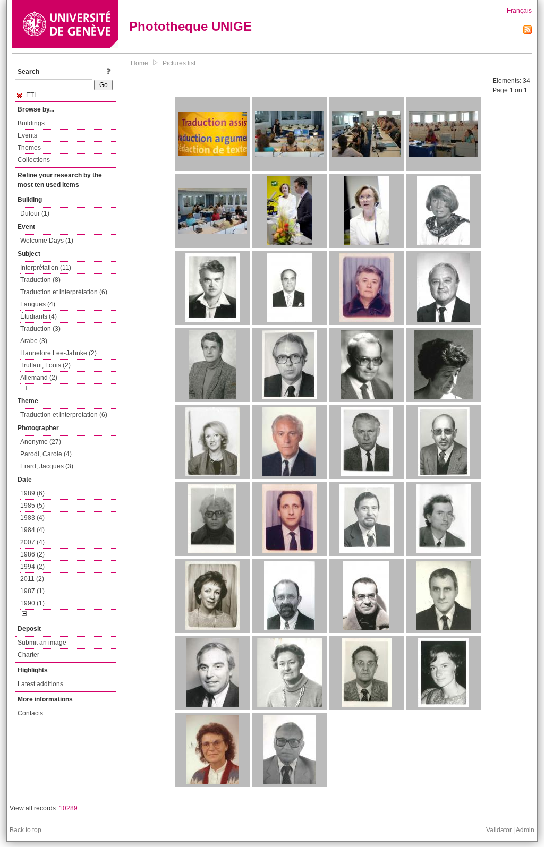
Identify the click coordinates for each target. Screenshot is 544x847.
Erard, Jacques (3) (46, 466)
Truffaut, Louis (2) (45, 365)
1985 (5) (32, 505)
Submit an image (42, 642)
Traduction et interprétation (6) (63, 292)
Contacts (30, 713)
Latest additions (40, 684)
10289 (68, 808)
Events (27, 135)
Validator (499, 830)
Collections (34, 160)
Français (519, 10)
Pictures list (179, 63)
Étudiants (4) (38, 316)
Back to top (25, 830)
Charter (28, 654)
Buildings (31, 123)
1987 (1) (32, 591)
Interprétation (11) (45, 267)
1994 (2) (32, 566)
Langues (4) (37, 304)
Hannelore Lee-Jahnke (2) (58, 353)
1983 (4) (32, 517)
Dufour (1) (34, 213)
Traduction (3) (40, 328)
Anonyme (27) (40, 442)
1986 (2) (32, 554)
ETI (30, 95)
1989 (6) (32, 493)
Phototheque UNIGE (190, 26)
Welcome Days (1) (46, 240)
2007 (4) (32, 542)
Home (139, 63)
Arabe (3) (33, 341)
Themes (29, 147)
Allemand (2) (38, 377)
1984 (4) (32, 530)
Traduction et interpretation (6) (63, 414)
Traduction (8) (40, 280)
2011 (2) (32, 579)
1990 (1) (32, 603)
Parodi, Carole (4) (46, 454)
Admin (525, 830)
